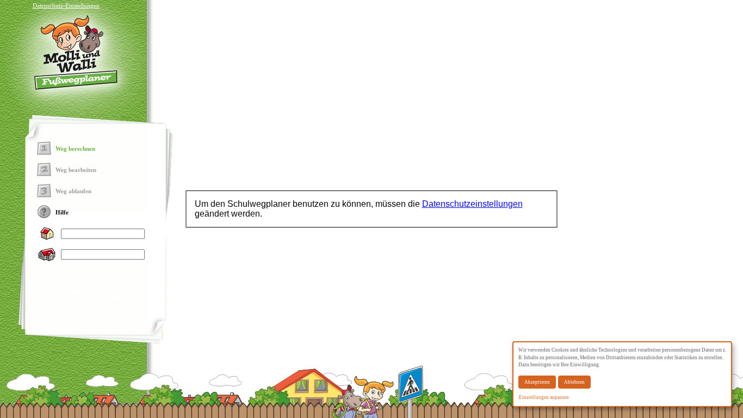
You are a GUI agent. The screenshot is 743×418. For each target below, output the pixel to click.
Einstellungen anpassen (544, 397)
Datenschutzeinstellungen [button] (472, 203)
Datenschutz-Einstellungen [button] (66, 5)
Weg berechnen (91, 291)
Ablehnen (574, 382)
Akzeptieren (537, 382)
